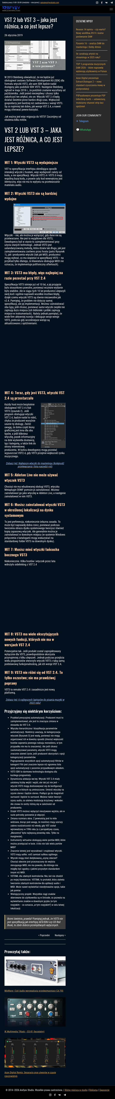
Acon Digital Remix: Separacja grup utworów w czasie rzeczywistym (30, 1074)
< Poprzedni (44, 935)
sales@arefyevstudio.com (49, 2)
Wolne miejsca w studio (76, 1090)
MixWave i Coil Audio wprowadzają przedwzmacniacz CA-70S (33, 990)
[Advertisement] (35, 357)
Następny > (60, 935)
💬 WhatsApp (83, 129)
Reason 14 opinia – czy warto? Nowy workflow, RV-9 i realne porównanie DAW (91, 33)
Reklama (93, 1090)
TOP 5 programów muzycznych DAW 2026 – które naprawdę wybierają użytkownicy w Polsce (91, 68)
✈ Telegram (82, 121)
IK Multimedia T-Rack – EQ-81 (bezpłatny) (24, 1031)
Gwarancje (104, 1090)
